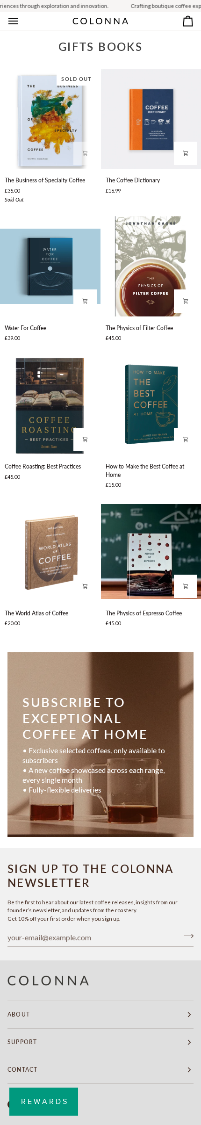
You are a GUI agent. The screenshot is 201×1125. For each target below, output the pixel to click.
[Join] (186, 936)
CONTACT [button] (22, 1069)
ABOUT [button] (18, 1014)
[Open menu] (21, 21)
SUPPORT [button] (22, 1042)
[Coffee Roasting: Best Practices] (50, 405)
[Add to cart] (85, 153)
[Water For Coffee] (50, 266)
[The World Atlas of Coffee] (50, 551)
